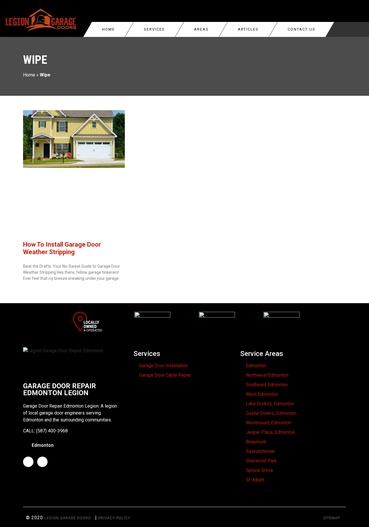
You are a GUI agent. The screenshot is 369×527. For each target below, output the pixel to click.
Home (108, 29)
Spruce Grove (259, 470)
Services (154, 29)
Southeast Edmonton (267, 384)
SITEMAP (331, 518)
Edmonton (256, 365)
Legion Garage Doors (67, 518)
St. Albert (255, 480)
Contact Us (301, 29)
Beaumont (256, 442)
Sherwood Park (261, 461)
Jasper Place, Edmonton (270, 432)
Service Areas (261, 354)
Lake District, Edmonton (270, 403)
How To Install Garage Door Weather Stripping (62, 248)
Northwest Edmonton (267, 375)
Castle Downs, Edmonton (271, 413)
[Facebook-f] (28, 462)
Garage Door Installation (163, 365)
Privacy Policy (114, 518)
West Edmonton (262, 394)
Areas (201, 29)
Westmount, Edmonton (268, 422)
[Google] (42, 462)
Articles (248, 29)
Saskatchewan (260, 451)
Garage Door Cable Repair (165, 375)
